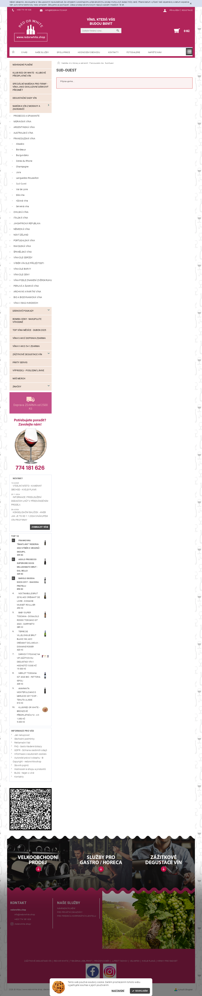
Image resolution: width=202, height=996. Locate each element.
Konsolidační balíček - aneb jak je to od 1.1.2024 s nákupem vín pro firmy (29, 516)
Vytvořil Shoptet (185, 989)
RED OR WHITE (61, 961)
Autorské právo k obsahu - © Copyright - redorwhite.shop (28, 760)
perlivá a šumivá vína (26, 286)
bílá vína (20, 195)
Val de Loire (22, 189)
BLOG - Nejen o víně (24, 773)
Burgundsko (22, 155)
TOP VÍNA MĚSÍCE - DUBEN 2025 (29, 330)
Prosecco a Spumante (26, 116)
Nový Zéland (21, 234)
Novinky (18, 478)
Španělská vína (23, 252)
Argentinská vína (24, 127)
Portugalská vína (24, 240)
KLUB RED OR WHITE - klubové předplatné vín (29, 74)
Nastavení (118, 990)
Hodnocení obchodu (89, 52)
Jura (18, 172)
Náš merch (19, 378)
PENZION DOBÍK (102, 961)
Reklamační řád (22, 742)
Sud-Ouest (21, 183)
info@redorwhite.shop (24, 914)
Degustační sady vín (25, 98)
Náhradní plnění (23, 64)
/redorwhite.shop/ (22, 924)
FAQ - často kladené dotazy (28, 746)
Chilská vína (21, 212)
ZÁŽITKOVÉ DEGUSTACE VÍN (37, 961)
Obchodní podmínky (24, 739)
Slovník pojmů (21, 765)
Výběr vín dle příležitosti (29, 263)
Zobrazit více (40, 527)
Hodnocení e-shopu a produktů (30, 769)
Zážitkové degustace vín (27, 354)
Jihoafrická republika (27, 223)
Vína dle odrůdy (23, 257)
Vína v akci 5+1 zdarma (26, 346)
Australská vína (23, 133)
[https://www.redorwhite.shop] (30, 30)
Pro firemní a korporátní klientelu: (76, 916)
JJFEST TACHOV (120, 961)
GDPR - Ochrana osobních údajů (30, 750)
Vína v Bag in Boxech (26, 303)
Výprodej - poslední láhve (28, 370)
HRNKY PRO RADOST (167, 961)
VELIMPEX (135, 961)
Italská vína (21, 217)
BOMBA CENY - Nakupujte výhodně (27, 320)
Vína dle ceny (22, 274)
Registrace (187, 10)
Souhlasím (141, 991)
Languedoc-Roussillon (27, 178)
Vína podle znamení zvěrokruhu (33, 280)
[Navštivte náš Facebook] (93, 971)
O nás (24, 52)
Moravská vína (22, 121)
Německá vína (22, 229)
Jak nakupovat (22, 735)
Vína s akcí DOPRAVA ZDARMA (29, 338)
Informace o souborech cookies (30, 754)
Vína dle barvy (22, 269)
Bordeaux (21, 149)
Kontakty (113, 52)
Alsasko (20, 144)
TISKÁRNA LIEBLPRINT (81, 961)
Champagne (22, 166)
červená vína (22, 206)
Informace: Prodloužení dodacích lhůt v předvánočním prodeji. (29, 501)
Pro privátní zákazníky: (70, 912)
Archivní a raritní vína (27, 291)
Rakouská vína (22, 246)
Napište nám (155, 52)
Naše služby (42, 52)
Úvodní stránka (13, 52)
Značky (17, 386)
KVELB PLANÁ (148, 961)
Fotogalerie (133, 52)
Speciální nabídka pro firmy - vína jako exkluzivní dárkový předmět (30, 87)
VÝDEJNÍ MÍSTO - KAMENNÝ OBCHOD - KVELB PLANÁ (26, 488)
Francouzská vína (24, 138)
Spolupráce (63, 52)
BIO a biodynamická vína (28, 297)
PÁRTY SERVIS (20, 362)
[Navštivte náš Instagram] (109, 971)
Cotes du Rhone (24, 161)
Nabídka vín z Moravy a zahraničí (26, 107)
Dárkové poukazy (23, 311)
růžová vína (22, 200)
